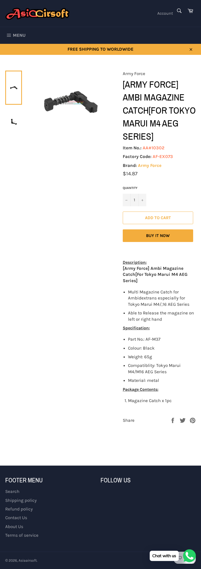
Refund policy (19, 509)
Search (12, 491)
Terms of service (21, 535)
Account (165, 13)
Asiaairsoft (28, 560)
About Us (14, 526)
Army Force (149, 165)
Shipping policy (21, 500)
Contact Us (16, 517)
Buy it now (158, 235)
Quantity (130, 188)
